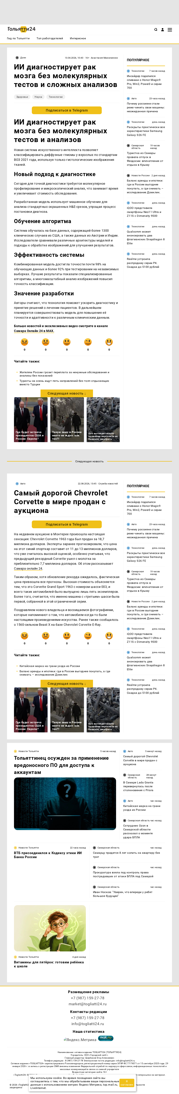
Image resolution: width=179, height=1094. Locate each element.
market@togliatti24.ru (88, 1004)
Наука (38, 96)
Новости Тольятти (29, 751)
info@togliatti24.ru (87, 1024)
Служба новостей (108, 483)
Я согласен (127, 1083)
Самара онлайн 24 (28, 568)
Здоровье (22, 96)
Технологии (56, 96)
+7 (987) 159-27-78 (87, 998)
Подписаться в (67, 110)
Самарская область (137, 146)
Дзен (23, 57)
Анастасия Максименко (104, 57)
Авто (134, 98)
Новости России (140, 175)
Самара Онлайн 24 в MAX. (34, 331)
